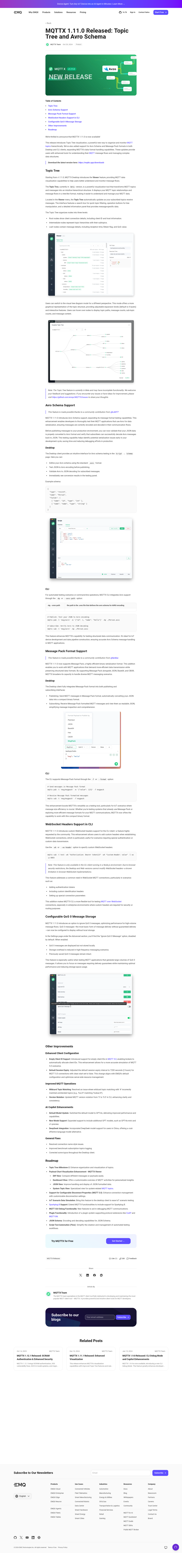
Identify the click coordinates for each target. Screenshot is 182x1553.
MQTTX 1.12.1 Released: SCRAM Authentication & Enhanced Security (35, 1357)
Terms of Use (52, 1547)
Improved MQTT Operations (60, 1083)
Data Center (79, 1506)
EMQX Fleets (55, 1513)
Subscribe (121, 1317)
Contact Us (152, 1514)
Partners (151, 1497)
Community (128, 1506)
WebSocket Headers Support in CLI (63, 118)
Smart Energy (80, 1514)
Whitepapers (128, 1497)
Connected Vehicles (82, 1489)
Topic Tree (52, 106)
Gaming (102, 1518)
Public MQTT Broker (131, 1530)
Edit (123, 1258)
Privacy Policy (62, 1547)
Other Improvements (57, 125)
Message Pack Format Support (62, 114)
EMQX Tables (56, 1517)
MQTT (92, 153)
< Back (48, 23)
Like (114, 1258)
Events (126, 1502)
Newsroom (152, 1493)
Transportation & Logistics (109, 1506)
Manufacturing (105, 1493)
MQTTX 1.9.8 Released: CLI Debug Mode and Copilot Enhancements (142, 1357)
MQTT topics (107, 1188)
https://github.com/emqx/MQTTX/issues (70, 397)
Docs (125, 1489)
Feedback (133, 1258)
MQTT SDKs (128, 1525)
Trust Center (152, 1506)
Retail (101, 1514)
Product (78, 44)
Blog (125, 1493)
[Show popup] (165, 1547)
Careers (151, 1502)
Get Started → (118, 1241)
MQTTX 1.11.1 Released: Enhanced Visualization (87, 1357)
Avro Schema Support (58, 110)
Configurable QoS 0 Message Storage (65, 122)
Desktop (50, 447)
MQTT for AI (128, 1513)
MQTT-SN (53, 1216)
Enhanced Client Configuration (62, 1053)
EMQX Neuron (56, 1502)
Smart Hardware (81, 1510)
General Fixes (53, 1138)
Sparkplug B (54, 1204)
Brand (150, 1518)
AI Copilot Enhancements (59, 1107)
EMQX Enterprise (57, 1493)
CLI (47, 589)
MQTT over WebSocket (111, 901)
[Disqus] (91, 1417)
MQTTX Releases (53, 1258)
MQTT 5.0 (112, 1059)
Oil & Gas (102, 1502)
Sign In (132, 12)
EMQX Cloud (55, 1489)
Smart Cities (79, 1518)
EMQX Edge (55, 1497)
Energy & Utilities (105, 1497)
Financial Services (106, 1510)
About (150, 1489)
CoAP (128, 1213)
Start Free (159, 12)
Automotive (103, 1489)
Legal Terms (152, 1510)
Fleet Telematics (81, 1493)
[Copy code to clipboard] (133, 489)
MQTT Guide (128, 1521)
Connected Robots (82, 1502)
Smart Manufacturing (83, 1497)
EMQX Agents (56, 1509)
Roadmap (52, 129)
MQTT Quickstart (130, 1517)
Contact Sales (144, 12)
